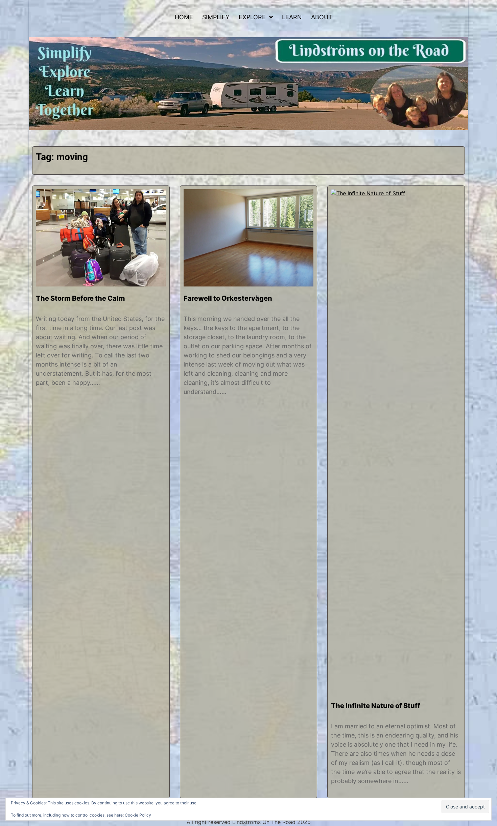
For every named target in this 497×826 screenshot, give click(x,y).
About (321, 17)
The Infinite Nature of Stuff (375, 706)
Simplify (216, 17)
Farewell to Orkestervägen (228, 298)
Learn (292, 17)
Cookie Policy (138, 815)
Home (184, 17)
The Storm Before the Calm (80, 298)
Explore (252, 17)
